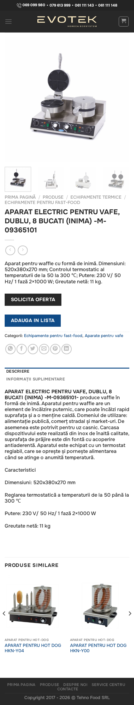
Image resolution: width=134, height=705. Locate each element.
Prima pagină (20, 197)
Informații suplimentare (35, 379)
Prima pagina (21, 684)
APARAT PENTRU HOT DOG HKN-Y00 (98, 648)
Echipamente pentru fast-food (42, 202)
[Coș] (124, 22)
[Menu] (8, 21)
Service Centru (109, 684)
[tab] (67, 371)
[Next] (119, 99)
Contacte (67, 689)
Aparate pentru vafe (104, 335)
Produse (53, 197)
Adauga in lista (33, 320)
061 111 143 (84, 5)
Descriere (17, 371)
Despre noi (75, 684)
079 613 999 (60, 5)
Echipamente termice (96, 197)
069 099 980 (33, 5)
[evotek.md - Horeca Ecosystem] (67, 21)
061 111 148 (107, 5)
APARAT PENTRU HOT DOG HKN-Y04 (33, 648)
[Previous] (15, 99)
